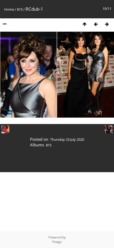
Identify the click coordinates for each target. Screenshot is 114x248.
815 (20, 9)
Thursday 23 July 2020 (67, 139)
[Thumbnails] (84, 24)
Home (9, 9)
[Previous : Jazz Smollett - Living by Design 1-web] (95, 24)
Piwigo (57, 241)
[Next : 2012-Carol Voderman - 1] (106, 24)
